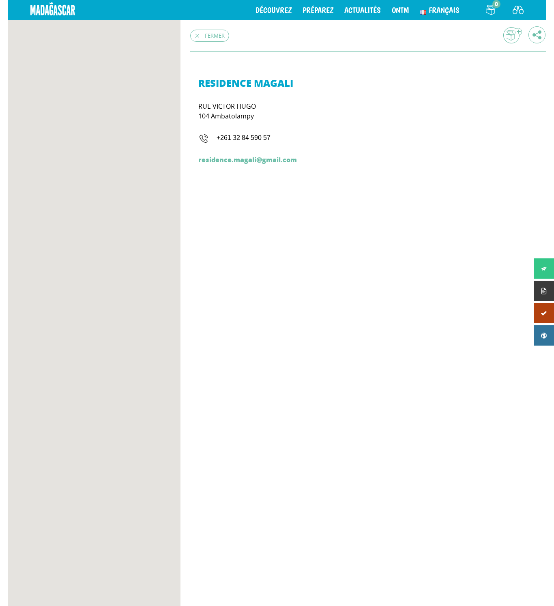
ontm (400, 10)
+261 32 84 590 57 (244, 137)
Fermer (215, 35)
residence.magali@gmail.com (247, 159)
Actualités (362, 10)
